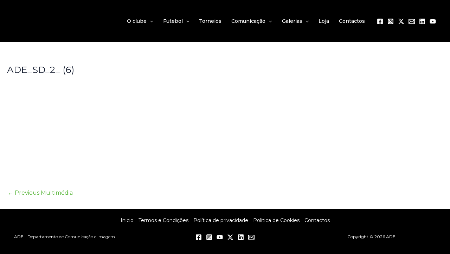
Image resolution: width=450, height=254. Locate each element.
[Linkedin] (422, 21)
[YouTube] (433, 21)
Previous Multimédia (40, 193)
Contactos (352, 21)
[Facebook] (380, 21)
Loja (324, 21)
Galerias (292, 21)
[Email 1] (412, 21)
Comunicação (248, 21)
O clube (137, 21)
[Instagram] (390, 21)
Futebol (173, 21)
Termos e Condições (163, 220)
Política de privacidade (220, 220)
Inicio (127, 220)
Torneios (210, 21)
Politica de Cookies (276, 220)
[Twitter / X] (401, 21)
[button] (150, 21)
